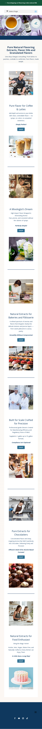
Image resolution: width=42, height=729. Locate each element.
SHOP (21, 129)
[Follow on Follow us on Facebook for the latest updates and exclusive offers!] (15, 718)
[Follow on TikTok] (27, 718)
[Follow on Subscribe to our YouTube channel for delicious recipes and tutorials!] (19, 718)
